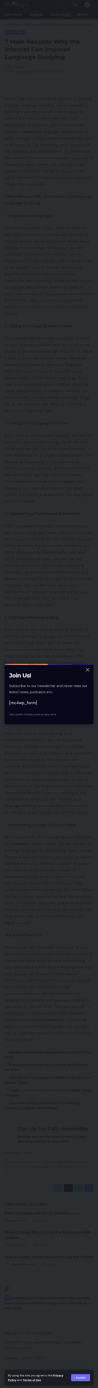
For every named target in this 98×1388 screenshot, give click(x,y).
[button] (80, 1377)
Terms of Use (32, 1380)
